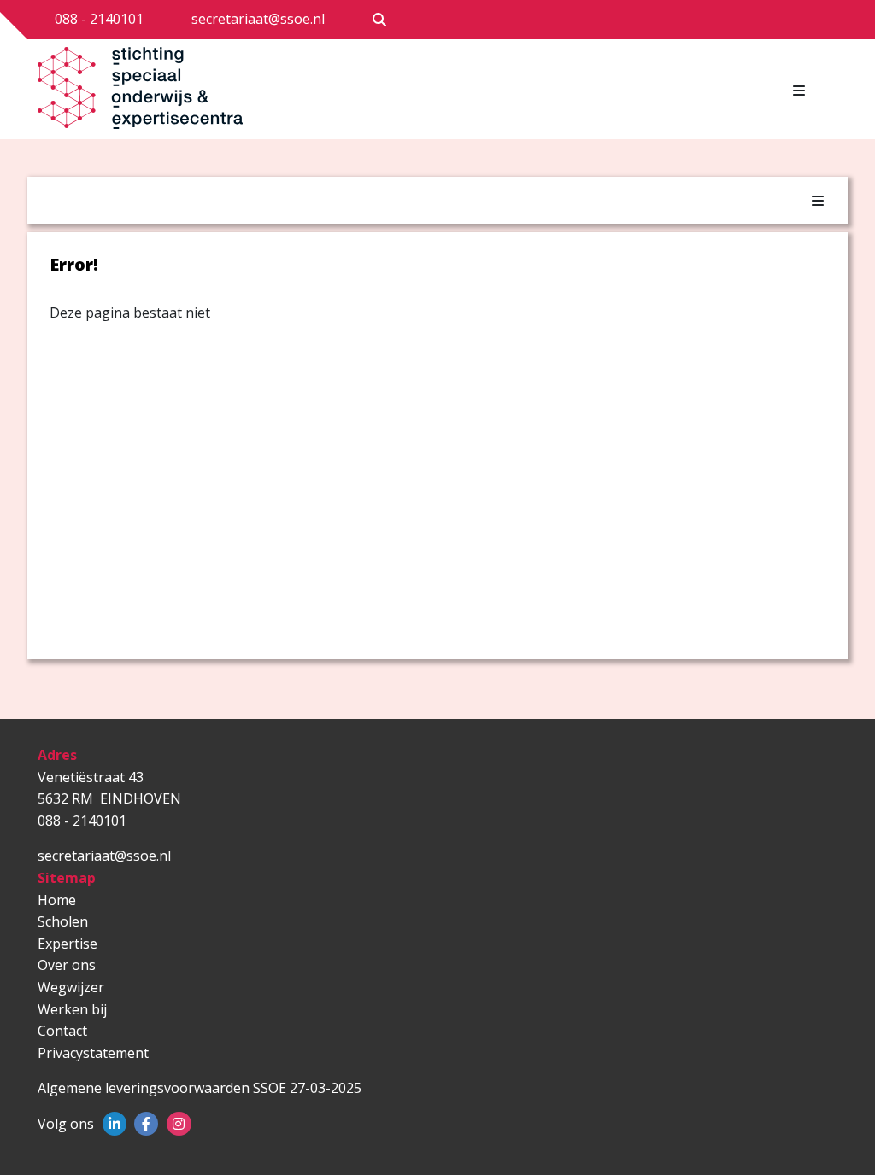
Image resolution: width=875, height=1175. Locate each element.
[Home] (144, 93)
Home (57, 900)
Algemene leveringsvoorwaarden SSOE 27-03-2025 (199, 1088)
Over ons (67, 965)
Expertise (67, 943)
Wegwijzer (71, 987)
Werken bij (72, 1009)
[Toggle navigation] (799, 90)
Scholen (63, 921)
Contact (62, 1030)
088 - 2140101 (99, 18)
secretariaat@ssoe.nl (258, 18)
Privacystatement (93, 1052)
